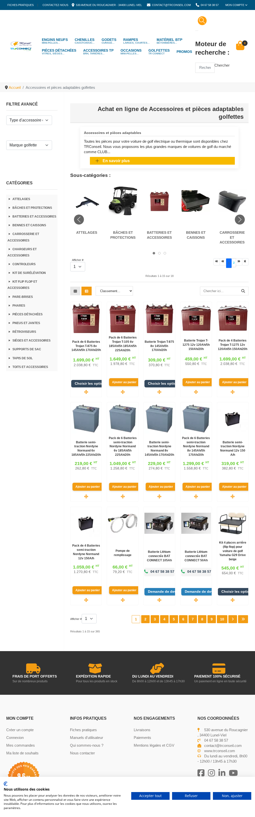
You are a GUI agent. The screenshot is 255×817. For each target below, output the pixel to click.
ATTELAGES (21, 199)
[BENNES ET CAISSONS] (196, 200)
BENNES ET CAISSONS (29, 225)
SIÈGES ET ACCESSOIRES (31, 340)
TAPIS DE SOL (22, 358)
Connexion (15, 737)
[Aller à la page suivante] (239, 261)
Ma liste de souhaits (22, 753)
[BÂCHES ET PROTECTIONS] (123, 200)
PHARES (18, 305)
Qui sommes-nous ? (86, 745)
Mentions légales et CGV (154, 745)
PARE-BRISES (22, 297)
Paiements (142, 737)
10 (222, 619)
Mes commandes (20, 745)
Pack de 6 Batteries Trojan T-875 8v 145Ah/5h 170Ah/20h (86, 346)
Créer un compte (20, 730)
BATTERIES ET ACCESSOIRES (34, 216)
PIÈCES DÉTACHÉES (27, 314)
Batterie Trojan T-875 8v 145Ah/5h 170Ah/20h (159, 346)
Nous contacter (82, 753)
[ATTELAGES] (86, 200)
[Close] (196, 30)
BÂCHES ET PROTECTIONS (32, 208)
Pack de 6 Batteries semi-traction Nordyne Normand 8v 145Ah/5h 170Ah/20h (196, 446)
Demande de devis (164, 591)
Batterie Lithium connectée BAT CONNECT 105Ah (159, 556)
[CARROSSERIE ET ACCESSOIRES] (232, 200)
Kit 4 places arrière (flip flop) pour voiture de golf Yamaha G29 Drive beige (232, 551)
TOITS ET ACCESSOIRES (30, 367)
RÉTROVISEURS (24, 332)
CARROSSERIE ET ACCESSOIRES (232, 237)
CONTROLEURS (24, 264)
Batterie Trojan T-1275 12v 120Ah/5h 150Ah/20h (196, 345)
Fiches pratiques (20, 5)
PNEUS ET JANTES (26, 323)
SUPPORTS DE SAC (26, 349)
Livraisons (142, 730)
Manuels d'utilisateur (86, 737)
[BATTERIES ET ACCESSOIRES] (159, 200)
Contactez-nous (55, 5)
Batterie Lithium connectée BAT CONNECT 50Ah (196, 556)
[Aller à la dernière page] (245, 261)
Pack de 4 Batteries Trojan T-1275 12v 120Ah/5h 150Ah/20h (232, 345)
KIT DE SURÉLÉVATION (29, 273)
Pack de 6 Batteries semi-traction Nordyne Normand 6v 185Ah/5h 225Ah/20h (123, 446)
